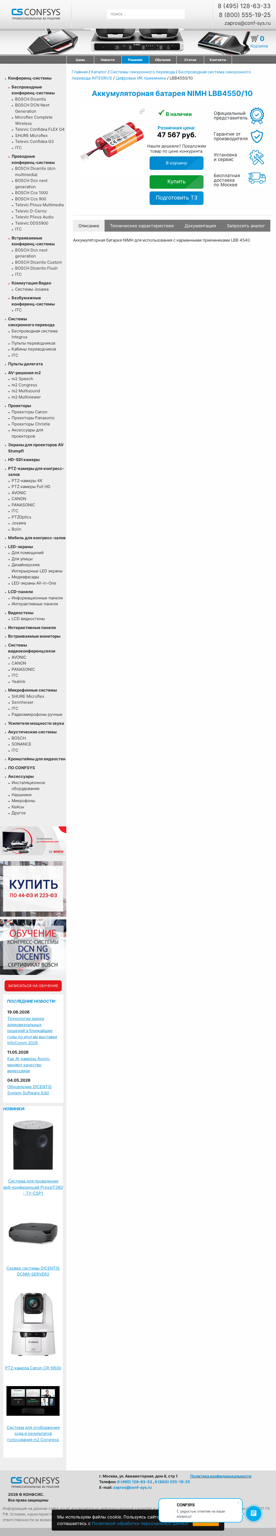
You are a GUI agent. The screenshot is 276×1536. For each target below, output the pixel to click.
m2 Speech (22, 378)
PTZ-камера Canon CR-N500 (33, 1367)
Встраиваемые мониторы (34, 636)
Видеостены (20, 612)
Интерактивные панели (35, 603)
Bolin (16, 529)
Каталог (99, 71)
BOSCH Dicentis (30, 99)
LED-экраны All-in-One (34, 583)
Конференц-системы (29, 78)
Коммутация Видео (31, 283)
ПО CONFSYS (21, 767)
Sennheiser (23, 702)
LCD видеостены (28, 618)
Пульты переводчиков (33, 343)
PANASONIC (23, 504)
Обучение (163, 60)
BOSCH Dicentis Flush (36, 268)
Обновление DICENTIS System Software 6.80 (29, 1089)
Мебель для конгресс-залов (37, 537)
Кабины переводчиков (34, 349)
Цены (80, 60)
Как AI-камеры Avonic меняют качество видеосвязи (28, 1064)
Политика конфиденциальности (220, 1476)
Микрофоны (23, 800)
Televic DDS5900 (31, 223)
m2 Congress (24, 384)
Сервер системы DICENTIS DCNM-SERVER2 (33, 1271)
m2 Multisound (26, 390)
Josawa (19, 522)
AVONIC (19, 492)
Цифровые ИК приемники (141, 78)
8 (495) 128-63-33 (244, 5)
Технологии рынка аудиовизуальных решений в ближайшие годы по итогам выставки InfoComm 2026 (32, 1030)
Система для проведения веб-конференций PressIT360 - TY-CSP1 (33, 1187)
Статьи (190, 60)
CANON (19, 498)
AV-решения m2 (24, 372)
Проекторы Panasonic (33, 417)
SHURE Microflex (31, 135)
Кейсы (18, 806)
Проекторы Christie (31, 424)
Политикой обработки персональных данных (140, 1523)
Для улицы (22, 558)
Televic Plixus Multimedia (39, 204)
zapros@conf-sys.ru (248, 23)
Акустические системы (32, 731)
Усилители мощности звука (36, 723)
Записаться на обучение (33, 986)
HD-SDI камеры (24, 459)
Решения (135, 60)
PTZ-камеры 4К (27, 480)
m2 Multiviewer (26, 397)
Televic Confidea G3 (34, 141)
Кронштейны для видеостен (36, 758)
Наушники (22, 794)
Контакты (218, 60)
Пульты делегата (25, 363)
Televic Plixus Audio (34, 216)
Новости (108, 60)
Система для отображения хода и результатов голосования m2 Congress (33, 1433)
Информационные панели (37, 597)
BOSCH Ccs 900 (30, 198)
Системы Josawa (32, 289)
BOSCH (19, 738)
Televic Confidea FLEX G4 (40, 129)
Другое (19, 812)
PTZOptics (21, 517)
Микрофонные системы (32, 690)
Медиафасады (25, 576)
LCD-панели (20, 591)
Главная (80, 71)
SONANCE (21, 744)
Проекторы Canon (29, 411)
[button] (142, 111)
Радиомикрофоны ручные (37, 714)
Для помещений (28, 552)
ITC (18, 147)
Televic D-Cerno (31, 211)
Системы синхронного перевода (142, 71)
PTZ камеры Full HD (31, 486)
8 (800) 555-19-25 (245, 14)
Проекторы (19, 405)
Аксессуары (21, 776)
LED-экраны (20, 546)
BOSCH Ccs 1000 (31, 192)
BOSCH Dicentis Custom (38, 262)
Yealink (18, 681)
